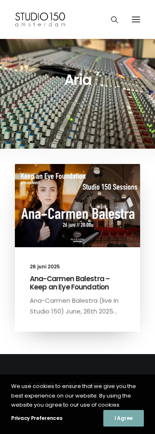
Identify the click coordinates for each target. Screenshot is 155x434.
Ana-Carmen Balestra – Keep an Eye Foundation (70, 283)
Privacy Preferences (36, 418)
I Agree (123, 418)
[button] (136, 19)
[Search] (110, 19)
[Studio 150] (41, 19)
